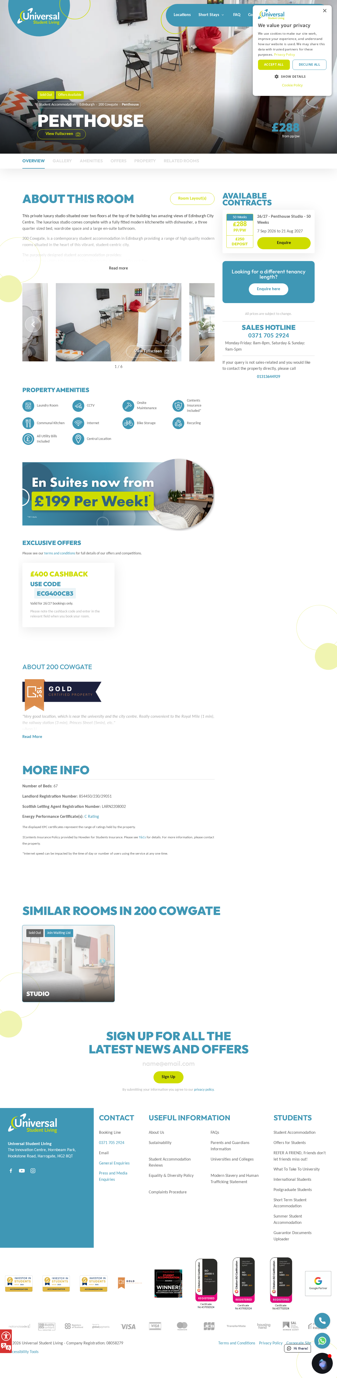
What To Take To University (297, 1169)
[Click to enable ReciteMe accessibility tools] (6, 1341)
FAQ (236, 15)
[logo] (29, 10)
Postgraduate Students (293, 1190)
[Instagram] (33, 1171)
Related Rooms (181, 160)
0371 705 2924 (268, 335)
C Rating (92, 817)
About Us (156, 1133)
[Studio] (68, 963)
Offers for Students (290, 1143)
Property (145, 160)
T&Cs (142, 837)
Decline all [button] (309, 64)
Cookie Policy (292, 85)
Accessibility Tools (23, 1352)
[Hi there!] (322, 1363)
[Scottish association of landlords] (290, 1326)
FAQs (215, 1133)
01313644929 (268, 377)
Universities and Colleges (232, 1159)
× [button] (324, 11)
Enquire (284, 243)
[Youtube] (22, 1171)
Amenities (91, 160)
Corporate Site (298, 1343)
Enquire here (268, 289)
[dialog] (292, 50)
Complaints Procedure (168, 1192)
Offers (118, 160)
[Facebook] (11, 1171)
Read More (32, 737)
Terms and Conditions (236, 1343)
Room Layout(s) (192, 198)
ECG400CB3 (55, 593)
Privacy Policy (271, 1343)
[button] (33, 324)
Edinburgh (87, 105)
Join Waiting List (59, 933)
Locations (182, 15)
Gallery (62, 160)
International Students (292, 1180)
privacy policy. (204, 1090)
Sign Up (168, 1077)
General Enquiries (114, 1163)
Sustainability (160, 1143)
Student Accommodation (57, 105)
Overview (33, 160)
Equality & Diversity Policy (171, 1176)
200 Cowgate (108, 105)
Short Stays (209, 15)
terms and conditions (60, 553)
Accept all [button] (274, 64)
